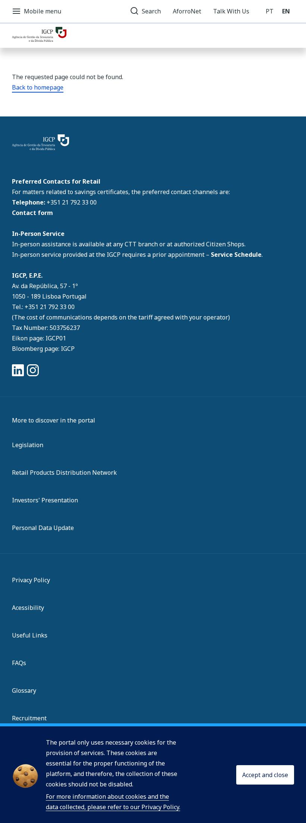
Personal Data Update (43, 528)
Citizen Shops (225, 244)
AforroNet (187, 11)
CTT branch (142, 244)
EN (286, 11)
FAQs (19, 663)
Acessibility (28, 608)
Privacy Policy (31, 580)
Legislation (27, 445)
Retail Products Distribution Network (64, 472)
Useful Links (29, 635)
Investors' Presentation (45, 500)
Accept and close (265, 775)
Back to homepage (37, 87)
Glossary (24, 690)
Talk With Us (231, 11)
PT (270, 11)
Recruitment (29, 718)
